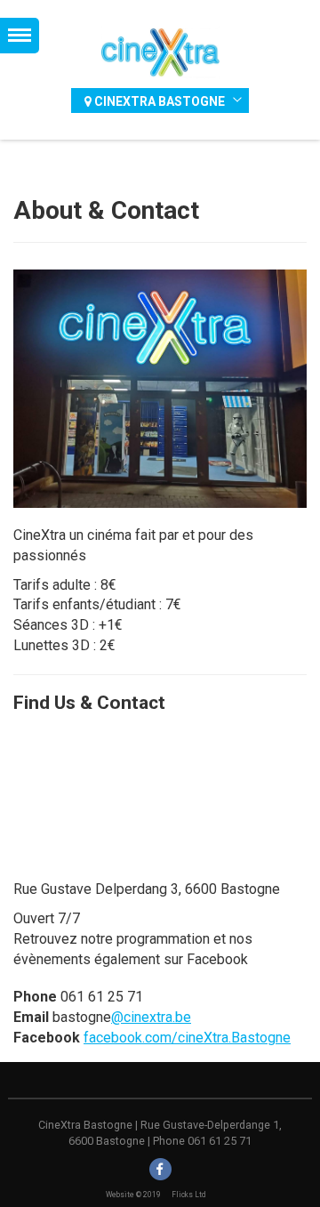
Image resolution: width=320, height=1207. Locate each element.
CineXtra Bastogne (158, 101)
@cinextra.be (151, 1017)
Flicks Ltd (188, 1194)
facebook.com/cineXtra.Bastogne (187, 1037)
